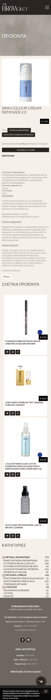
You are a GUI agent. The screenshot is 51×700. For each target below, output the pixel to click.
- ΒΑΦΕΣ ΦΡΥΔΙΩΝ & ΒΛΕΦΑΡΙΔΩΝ (19, 560)
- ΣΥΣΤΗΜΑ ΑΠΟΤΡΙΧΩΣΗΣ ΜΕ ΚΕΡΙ (20, 566)
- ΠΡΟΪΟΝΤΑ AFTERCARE (14, 572)
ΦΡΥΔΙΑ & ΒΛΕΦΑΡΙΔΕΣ (19, 130)
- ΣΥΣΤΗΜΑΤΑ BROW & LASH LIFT (18, 563)
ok (46, 691)
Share (7, 277)
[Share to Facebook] (18, 352)
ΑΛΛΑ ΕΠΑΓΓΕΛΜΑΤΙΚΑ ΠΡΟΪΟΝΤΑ (18, 135)
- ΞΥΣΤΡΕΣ (7, 593)
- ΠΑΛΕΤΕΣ (8, 596)
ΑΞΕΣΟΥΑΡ (11, 587)
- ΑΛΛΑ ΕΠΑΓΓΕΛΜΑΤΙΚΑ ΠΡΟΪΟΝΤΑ (20, 569)
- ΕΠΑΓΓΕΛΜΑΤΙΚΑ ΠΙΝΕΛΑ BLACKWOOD (23, 578)
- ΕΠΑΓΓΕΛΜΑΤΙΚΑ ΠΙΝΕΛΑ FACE (18, 581)
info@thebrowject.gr (28, 630)
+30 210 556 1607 (30, 626)
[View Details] (12, 352)
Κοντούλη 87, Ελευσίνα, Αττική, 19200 (30, 621)
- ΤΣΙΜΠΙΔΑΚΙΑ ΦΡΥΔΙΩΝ (14, 584)
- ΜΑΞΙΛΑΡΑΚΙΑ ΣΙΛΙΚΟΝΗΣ (15, 590)
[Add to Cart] (7, 352)
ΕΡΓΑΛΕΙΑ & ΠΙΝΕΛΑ (16, 575)
